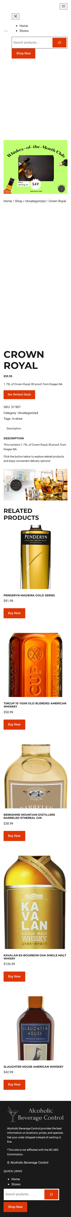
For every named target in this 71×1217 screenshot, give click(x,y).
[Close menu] (16, 16)
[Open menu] (63, 6)
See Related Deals (19, 394)
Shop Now (23, 53)
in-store (17, 418)
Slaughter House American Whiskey (34, 1066)
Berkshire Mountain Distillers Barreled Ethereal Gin (29, 816)
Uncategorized (35, 201)
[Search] (59, 42)
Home (8, 201)
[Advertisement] (35, 100)
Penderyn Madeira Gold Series (29, 595)
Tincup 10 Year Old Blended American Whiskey (35, 705)
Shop (18, 201)
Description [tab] (14, 428)
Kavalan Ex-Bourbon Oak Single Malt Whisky (35, 957)
